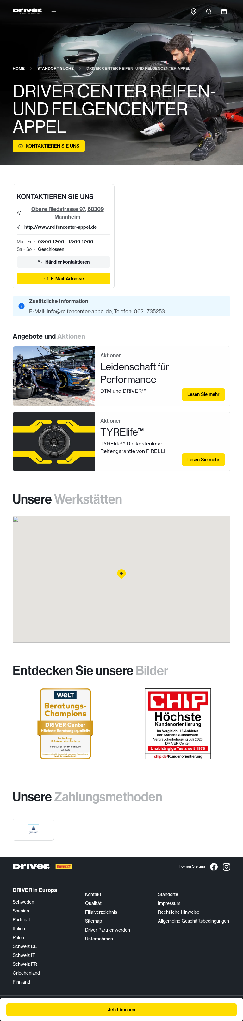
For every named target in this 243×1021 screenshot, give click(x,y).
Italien (19, 928)
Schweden (23, 902)
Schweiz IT (24, 955)
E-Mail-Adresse (67, 278)
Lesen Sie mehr (203, 394)
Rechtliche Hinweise (178, 912)
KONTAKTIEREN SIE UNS (52, 146)
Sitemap (93, 921)
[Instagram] (226, 866)
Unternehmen (99, 938)
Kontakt (93, 894)
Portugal (21, 919)
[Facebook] (214, 866)
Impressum (169, 903)
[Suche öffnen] (208, 11)
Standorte (168, 894)
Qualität (93, 903)
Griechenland (26, 973)
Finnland (21, 982)
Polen (18, 937)
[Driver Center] (27, 11)
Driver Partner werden (107, 929)
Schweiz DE (25, 946)
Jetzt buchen (121, 1009)
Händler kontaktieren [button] (67, 262)
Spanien (21, 910)
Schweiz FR (25, 964)
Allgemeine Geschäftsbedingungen (193, 921)
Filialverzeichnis (101, 912)
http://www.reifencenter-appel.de (60, 227)
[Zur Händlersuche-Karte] (193, 11)
